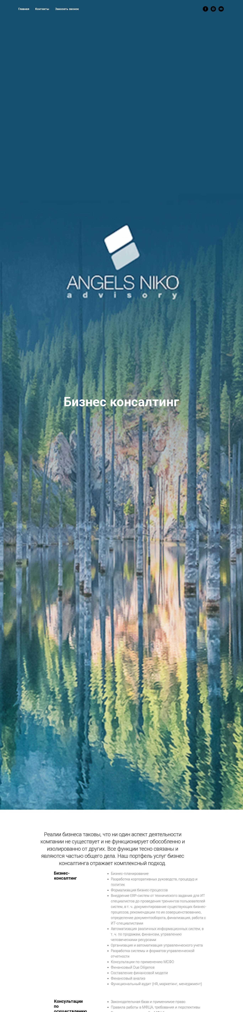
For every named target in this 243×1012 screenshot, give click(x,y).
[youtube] (221, 9)
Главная (23, 9)
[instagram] (213, 9)
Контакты (42, 9)
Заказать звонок (67, 9)
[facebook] (205, 9)
